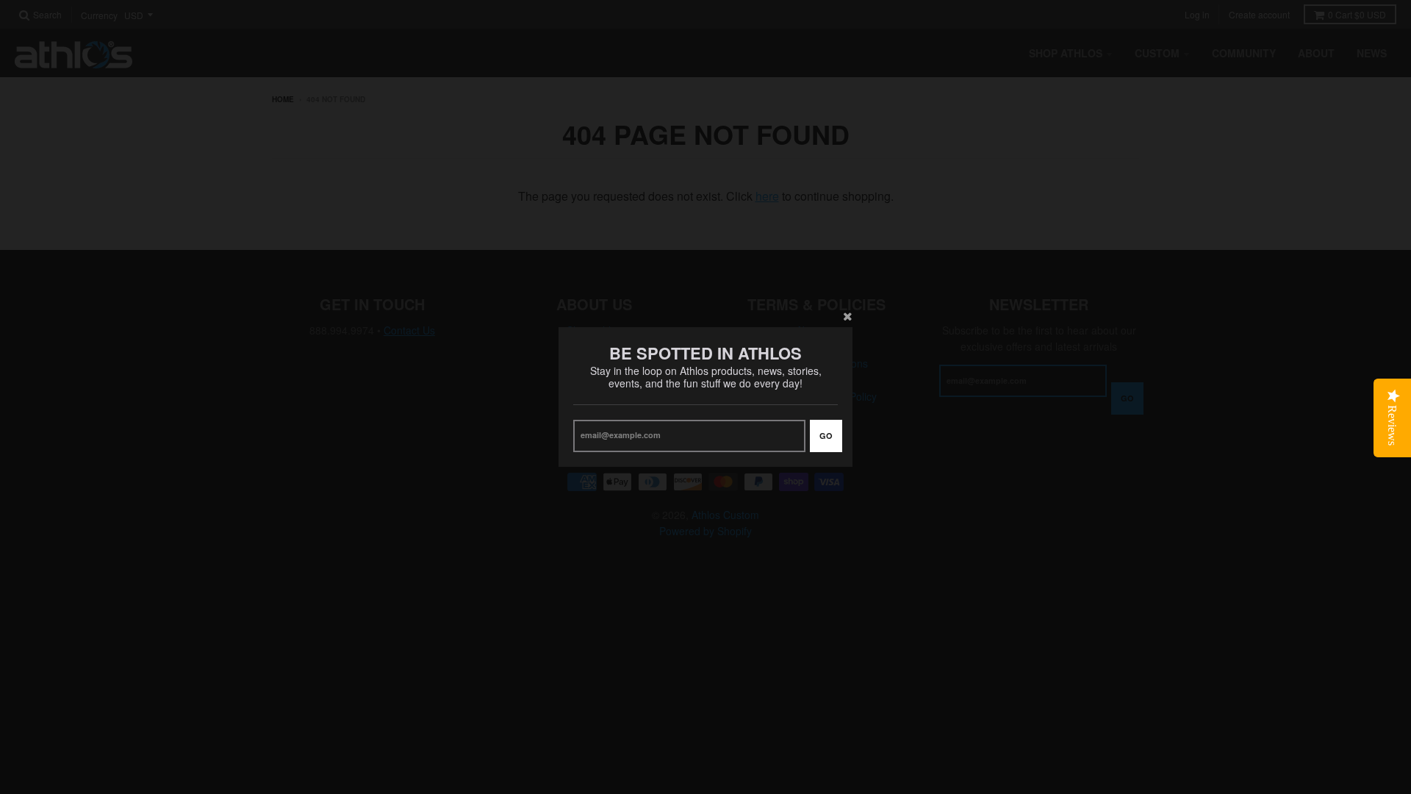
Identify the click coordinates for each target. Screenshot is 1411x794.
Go (826, 435)
